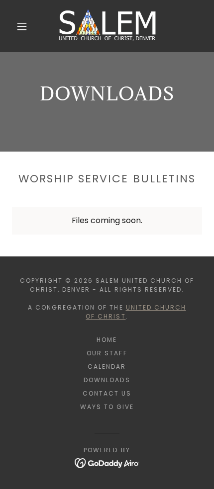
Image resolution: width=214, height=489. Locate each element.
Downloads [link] (107, 380)
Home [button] (107, 339)
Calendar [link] (107, 366)
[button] (22, 26)
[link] (108, 26)
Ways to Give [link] (107, 407)
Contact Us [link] (107, 393)
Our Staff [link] (107, 353)
